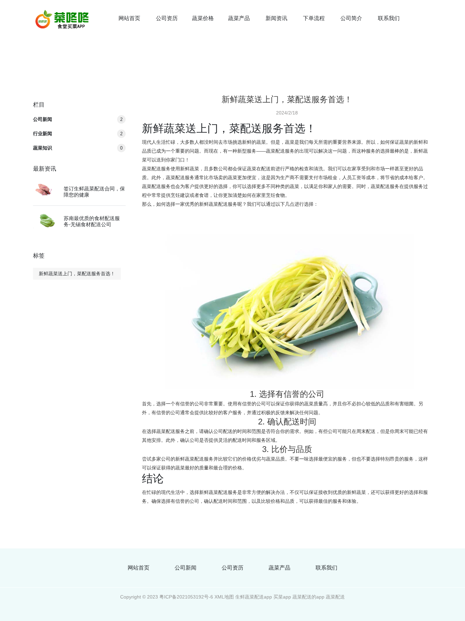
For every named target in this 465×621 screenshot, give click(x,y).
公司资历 (167, 18)
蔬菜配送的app (308, 597)
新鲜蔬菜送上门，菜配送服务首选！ (77, 273)
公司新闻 (77, 119)
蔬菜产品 (239, 18)
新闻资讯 (276, 18)
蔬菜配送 (335, 597)
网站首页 (129, 18)
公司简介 (351, 18)
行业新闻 (77, 133)
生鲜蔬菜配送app (253, 597)
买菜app (282, 597)
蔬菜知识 (77, 148)
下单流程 (314, 18)
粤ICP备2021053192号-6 (186, 597)
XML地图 (224, 597)
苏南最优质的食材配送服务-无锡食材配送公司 (92, 221)
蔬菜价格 (203, 18)
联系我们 (389, 18)
